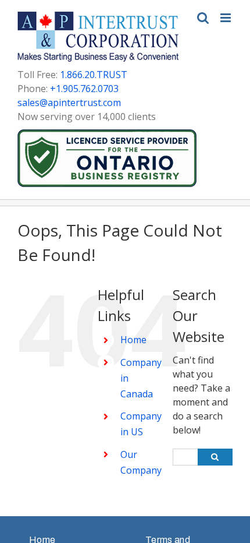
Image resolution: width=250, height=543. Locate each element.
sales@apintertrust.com (69, 102)
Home (133, 339)
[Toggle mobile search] (203, 18)
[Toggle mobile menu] (226, 18)
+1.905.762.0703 (84, 88)
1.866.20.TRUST (93, 74)
